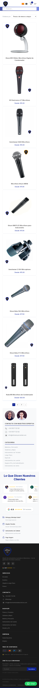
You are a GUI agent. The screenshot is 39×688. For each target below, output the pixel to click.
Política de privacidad (23, 685)
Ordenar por (6, 16)
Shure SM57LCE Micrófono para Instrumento (19, 227)
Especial (7, 458)
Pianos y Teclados (7, 612)
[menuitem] (23, 4)
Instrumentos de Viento (9, 625)
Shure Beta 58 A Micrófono (19, 311)
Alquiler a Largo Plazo (8, 583)
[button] (31, 684)
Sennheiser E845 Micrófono (19, 142)
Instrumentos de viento (12, 466)
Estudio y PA (6, 628)
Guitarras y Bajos (10, 450)
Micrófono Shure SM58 (19, 184)
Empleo (4, 641)
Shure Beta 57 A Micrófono (19, 353)
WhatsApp (8, 599)
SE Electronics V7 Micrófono (19, 100)
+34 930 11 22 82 (14, 428)
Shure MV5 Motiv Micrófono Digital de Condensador (19, 59)
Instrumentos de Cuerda (9, 622)
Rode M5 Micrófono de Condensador (19, 395)
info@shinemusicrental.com (17, 435)
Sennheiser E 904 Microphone (19, 269)
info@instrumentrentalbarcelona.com (16, 602)
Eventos (4, 580)
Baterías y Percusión (11, 447)
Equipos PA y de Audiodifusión (14, 463)
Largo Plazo (8, 455)
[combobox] (20, 9)
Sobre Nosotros (7, 638)
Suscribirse (31, 669)
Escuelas (5, 577)
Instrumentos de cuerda (12, 460)
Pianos (4, 586)
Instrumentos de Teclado (12, 452)
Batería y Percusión (8, 618)
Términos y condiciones (9, 685)
